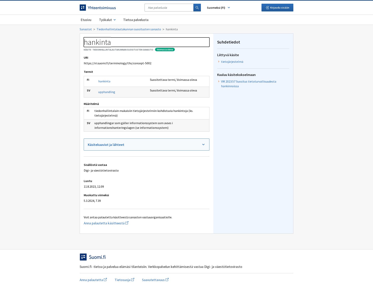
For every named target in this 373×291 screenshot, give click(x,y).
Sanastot (86, 29)
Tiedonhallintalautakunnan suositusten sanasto (129, 29)
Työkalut (105, 19)
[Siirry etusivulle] (110, 7)
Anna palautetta (93, 279)
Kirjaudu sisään (279, 7)
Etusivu (86, 19)
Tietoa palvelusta (135, 19)
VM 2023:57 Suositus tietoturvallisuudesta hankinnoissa (248, 83)
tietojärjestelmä (232, 62)
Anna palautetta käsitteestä (127, 223)
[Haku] (197, 7)
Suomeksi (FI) (216, 8)
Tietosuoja (124, 279)
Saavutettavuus (155, 279)
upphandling (106, 92)
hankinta (104, 81)
